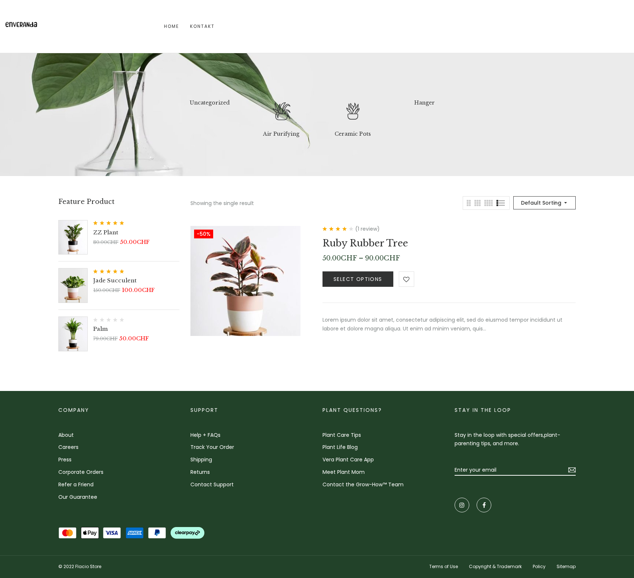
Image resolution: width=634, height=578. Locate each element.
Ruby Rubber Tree (365, 243)
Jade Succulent (114, 280)
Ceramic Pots (353, 134)
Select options (358, 279)
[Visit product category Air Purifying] (281, 112)
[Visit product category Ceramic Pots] (353, 112)
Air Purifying (281, 134)
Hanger (424, 103)
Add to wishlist (406, 279)
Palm (100, 328)
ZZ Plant (105, 232)
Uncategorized (210, 103)
